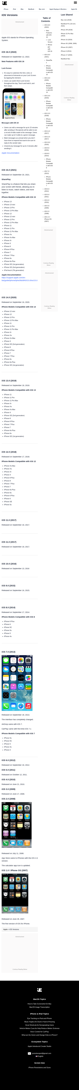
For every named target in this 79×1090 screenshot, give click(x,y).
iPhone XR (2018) (67, 30)
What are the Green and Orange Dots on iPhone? (40, 1035)
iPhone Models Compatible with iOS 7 (49, 181)
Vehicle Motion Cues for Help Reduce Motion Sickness (39, 1028)
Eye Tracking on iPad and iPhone (39, 1018)
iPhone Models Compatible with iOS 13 (49, 105)
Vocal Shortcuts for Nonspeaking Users (39, 1025)
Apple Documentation (10, 153)
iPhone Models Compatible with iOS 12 (49, 123)
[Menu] (76, 3)
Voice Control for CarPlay (39, 1032)
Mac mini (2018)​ (66, 20)
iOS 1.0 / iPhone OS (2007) (47, 219)
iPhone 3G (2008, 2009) (69, 43)
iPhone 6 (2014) (66, 51)
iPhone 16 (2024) (66, 39)
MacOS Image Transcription (39, 1007)
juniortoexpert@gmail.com (41, 1053)
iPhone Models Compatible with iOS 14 (49, 88)
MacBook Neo (65, 59)
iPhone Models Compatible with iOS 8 (49, 163)
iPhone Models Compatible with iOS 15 (49, 70)
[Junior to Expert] (39, 990)
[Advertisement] (20, 28)
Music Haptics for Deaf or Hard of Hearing (39, 1022)
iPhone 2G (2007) (67, 47)
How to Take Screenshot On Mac (39, 1004)
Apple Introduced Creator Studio (39, 1046)
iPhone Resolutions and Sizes (39, 1067)
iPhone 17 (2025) (66, 55)
